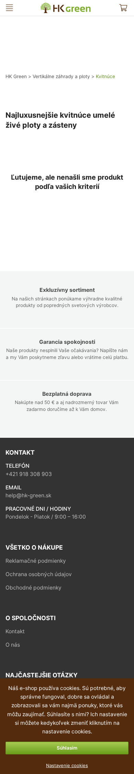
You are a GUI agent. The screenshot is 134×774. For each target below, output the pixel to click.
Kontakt (15, 631)
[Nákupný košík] (123, 7)
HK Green (45, 5)
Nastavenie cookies (67, 765)
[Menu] (9, 7)
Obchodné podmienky (33, 587)
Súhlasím (67, 748)
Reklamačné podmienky (35, 561)
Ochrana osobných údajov (38, 574)
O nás (12, 645)
